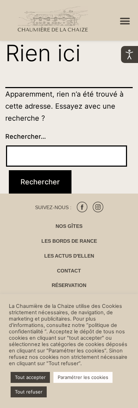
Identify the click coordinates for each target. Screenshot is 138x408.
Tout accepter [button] (30, 377)
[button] (125, 21)
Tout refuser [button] (28, 392)
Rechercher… (25, 136)
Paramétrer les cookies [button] (83, 377)
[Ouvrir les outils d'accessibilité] (129, 54)
